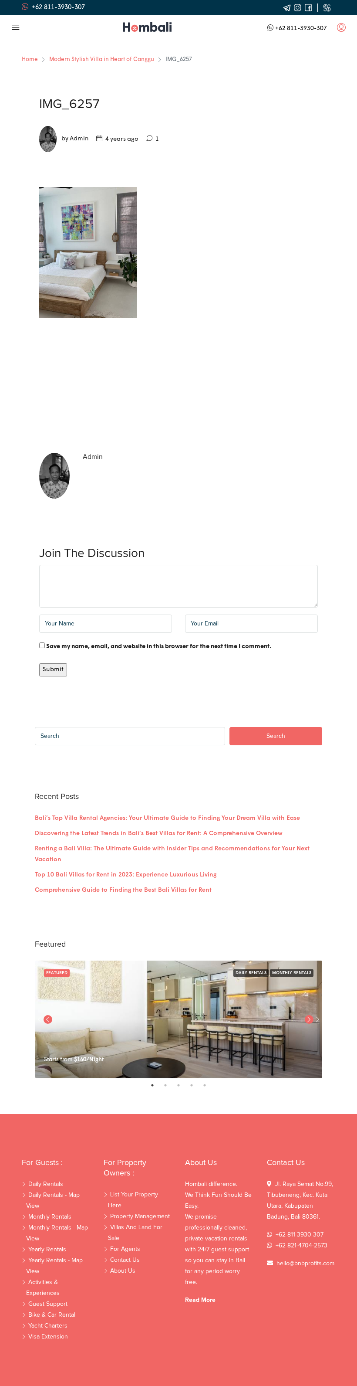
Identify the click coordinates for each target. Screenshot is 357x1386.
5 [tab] (209, 1085)
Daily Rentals (251, 973)
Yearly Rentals (47, 1250)
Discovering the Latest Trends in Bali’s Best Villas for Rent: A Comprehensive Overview (159, 833)
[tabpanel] (178, 1019)
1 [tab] (156, 1085)
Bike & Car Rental (51, 1315)
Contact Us (125, 1260)
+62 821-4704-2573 (301, 1246)
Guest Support (47, 1304)
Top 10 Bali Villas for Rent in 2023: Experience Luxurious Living (125, 875)
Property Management (140, 1216)
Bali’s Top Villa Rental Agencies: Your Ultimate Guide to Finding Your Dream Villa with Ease (167, 818)
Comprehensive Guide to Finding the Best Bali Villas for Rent (123, 890)
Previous (48, 1019)
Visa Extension (48, 1337)
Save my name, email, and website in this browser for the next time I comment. (158, 646)
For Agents (125, 1249)
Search (275, 736)
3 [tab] (182, 1085)
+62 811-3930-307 (301, 28)
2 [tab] (169, 1085)
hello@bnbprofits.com (305, 1263)
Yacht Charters (47, 1326)
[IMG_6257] (88, 252)
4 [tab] (196, 1085)
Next (317, 1019)
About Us (122, 1271)
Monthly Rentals (291, 973)
